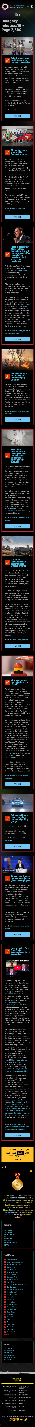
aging (6, 1195)
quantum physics (24, 926)
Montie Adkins (12, 1327)
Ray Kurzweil (8, 1238)
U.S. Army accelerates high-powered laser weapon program (19, 563)
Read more (17, 116)
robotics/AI (22, 110)
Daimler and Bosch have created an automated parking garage (19, 818)
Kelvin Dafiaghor (12, 1279)
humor (20, 776)
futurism (21, 1203)
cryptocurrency (25, 1200)
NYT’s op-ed (22, 270)
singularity (30, 1212)
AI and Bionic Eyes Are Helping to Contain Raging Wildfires (19, 377)
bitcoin (5, 1200)
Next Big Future (9, 1355)
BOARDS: (21, 1398)
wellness (17, 1217)
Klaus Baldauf (13, 640)
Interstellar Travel (9, 1208)
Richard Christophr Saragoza (16, 1124)
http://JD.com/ (16, 901)
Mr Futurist (8, 1353)
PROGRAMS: (21, 1403)
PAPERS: (21, 1406)
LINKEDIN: (6, 1391)
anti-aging (19, 1195)
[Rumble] (25, 1419)
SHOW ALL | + (7, 1334)
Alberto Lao (11, 1302)
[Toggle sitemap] (28, 6)
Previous (13, 1149)
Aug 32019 (7, 951)
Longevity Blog (9, 1350)
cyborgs (21, 411)
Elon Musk (7, 1240)
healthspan (9, 1205)
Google (25, 1203)
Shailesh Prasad (13, 838)
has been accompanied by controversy (16, 1002)
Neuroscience (22, 1210)
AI (8, 1195)
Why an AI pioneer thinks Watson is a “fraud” (19, 682)
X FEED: (6, 1395)
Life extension (25, 1207)
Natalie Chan (11, 1309)
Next (16, 1159)
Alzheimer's (12, 1195)
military (11, 333)
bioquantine (6, 1198)
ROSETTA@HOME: (10, 1406)
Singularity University (11, 1242)
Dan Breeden (11, 1269)
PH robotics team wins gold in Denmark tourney (19, 152)
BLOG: (20, 1395)
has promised (25, 304)
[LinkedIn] (17, 1419)
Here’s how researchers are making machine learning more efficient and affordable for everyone (18, 456)
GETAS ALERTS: (22, 1391)
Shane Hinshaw (12, 1304)
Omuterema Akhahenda (15, 1289)
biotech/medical (23, 331)
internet (6, 333)
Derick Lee (12, 926)
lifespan (6, 1210)
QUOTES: (21, 1410)
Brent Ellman (11, 1317)
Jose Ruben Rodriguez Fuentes (17, 1284)
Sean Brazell (11, 1312)
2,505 (27, 1153)
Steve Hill (10, 1314)
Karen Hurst (11, 1282)
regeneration (16, 1212)
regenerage (8, 1213)
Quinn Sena (11, 1267)
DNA (5, 1236)
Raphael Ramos (12, 1307)
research (23, 1212)
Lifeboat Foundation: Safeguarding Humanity (12, 6)
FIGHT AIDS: (7, 1400)
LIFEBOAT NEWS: (23, 1387)
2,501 (27, 1149)
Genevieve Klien (13, 110)
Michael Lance (12, 1322)
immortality (26, 1205)
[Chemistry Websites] (17, 1182)
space (5, 1215)
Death (32, 1200)
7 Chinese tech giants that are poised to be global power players (20, 878)
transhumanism (8, 414)
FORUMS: (13, 1410)
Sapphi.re (31, 1416)
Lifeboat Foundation (13, 1416)
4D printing (8, 1233)
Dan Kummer (11, 1287)
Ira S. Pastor (11, 1329)
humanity (16, 1205)
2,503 (14, 1153)
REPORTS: (21, 1400)
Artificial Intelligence (28, 1195)
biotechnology (28, 1198)
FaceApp (8, 992)
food (28, 331)
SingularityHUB (9, 1360)
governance (22, 208)
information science (24, 518)
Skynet (6, 1244)
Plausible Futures (10, 1357)
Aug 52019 (7, 60)
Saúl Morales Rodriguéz (15, 1262)
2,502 (8, 1153)
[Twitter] (14, 1419)
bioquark (13, 1198)
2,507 (17, 1156)
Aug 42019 (7, 152)
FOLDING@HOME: (6, 1403)
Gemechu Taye (12, 1277)
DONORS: (11, 1398)
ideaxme (20, 1205)
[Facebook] (10, 1419)
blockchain (10, 1200)
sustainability (11, 1215)
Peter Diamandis (9, 1235)
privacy (10, 1129)
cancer (19, 1200)
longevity (12, 1210)
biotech (21, 1198)
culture (29, 1200)
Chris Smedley (12, 1332)
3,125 (24, 1156)
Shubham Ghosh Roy (14, 1264)
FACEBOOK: (5, 1387)
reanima (30, 1210)
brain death (15, 1200)
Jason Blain (11, 1324)
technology (18, 1215)
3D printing (8, 1231)
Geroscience (8, 1348)
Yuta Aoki (10, 1297)
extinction (13, 1203)
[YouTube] (21, 1419)
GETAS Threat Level (18, 1380)
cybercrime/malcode (10, 1127)
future (17, 1203)
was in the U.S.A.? (17, 757)
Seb (8, 1319)
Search (31, 1171)
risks (26, 1212)
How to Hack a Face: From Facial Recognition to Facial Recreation (20, 951)
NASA (18, 1210)
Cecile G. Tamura (12, 1294)
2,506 (11, 1156)
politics (26, 1210)
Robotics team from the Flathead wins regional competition (20, 60)
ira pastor (16, 1208)
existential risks (7, 1203)
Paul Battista (11, 1274)
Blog (17, 14)
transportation (8, 778)
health (29, 1202)
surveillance (22, 1129)
